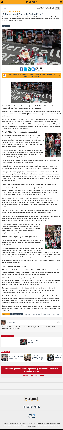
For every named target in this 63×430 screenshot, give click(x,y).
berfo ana (27, 314)
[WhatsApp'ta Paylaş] (29, 69)
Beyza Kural (11, 322)
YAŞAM (5, 8)
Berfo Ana (38, 106)
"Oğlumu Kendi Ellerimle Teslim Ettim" (22, 14)
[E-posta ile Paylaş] (41, 69)
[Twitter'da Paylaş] (25, 69)
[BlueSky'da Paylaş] (33, 69)
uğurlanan (31, 106)
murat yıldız (36, 314)
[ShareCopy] (37, 69)
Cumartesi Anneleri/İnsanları (11, 106)
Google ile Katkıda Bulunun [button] (33, 376)
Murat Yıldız (13, 108)
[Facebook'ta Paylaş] (21, 69)
